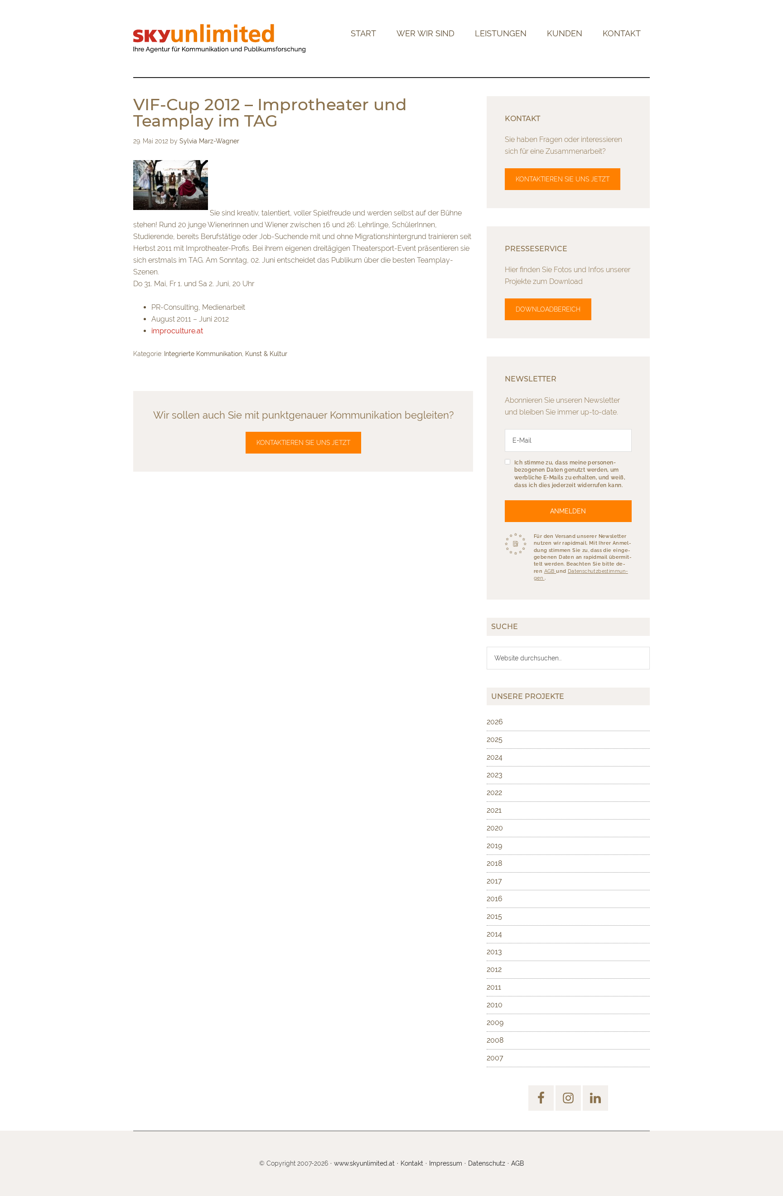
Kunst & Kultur (266, 353)
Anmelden (568, 511)
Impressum (445, 1163)
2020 (495, 828)
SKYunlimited (219, 38)
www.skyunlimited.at (364, 1163)
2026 (495, 722)
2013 (494, 951)
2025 (495, 739)
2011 (494, 987)
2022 (494, 792)
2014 (494, 934)
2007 (495, 1058)
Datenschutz (486, 1163)
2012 (494, 969)
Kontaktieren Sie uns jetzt (303, 442)
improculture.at (177, 331)
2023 (495, 775)
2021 (494, 810)
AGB (550, 571)
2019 (494, 845)
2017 (494, 881)
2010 (495, 1005)
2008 (495, 1040)
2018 (494, 863)
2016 (495, 898)
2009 (495, 1022)
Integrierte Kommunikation (203, 353)
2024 (495, 757)
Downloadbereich (548, 309)
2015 (494, 916)
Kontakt (412, 1163)
